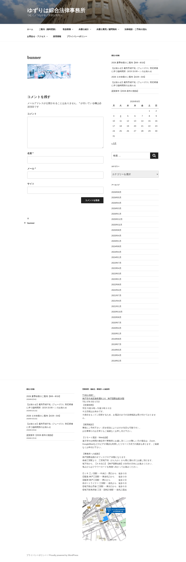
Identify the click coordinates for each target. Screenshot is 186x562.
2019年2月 (116, 361)
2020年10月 (116, 312)
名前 (30, 153)
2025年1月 (116, 241)
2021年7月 (116, 295)
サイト (30, 183)
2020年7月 (116, 322)
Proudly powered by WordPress (63, 555)
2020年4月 (116, 328)
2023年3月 (116, 273)
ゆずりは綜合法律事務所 (56, 10)
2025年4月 (116, 235)
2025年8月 (116, 230)
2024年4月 (116, 252)
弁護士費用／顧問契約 (106, 29)
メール (31, 168)
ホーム (30, 29)
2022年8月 (116, 284)
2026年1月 (116, 214)
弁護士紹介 (84, 29)
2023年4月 (116, 268)
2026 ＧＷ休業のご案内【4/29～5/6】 (128, 77)
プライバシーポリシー (77, 36)
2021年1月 (116, 306)
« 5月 (113, 143)
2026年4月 (116, 203)
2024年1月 (116, 257)
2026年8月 (116, 192)
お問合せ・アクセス (36, 36)
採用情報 (57, 36)
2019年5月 (116, 350)
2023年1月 (116, 279)
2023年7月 (116, 263)
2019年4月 (116, 355)
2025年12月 (116, 219)
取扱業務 (67, 29)
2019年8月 (116, 339)
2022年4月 (116, 290)
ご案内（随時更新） (48, 29)
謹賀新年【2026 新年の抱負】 (125, 91)
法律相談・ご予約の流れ (136, 29)
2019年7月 (116, 344)
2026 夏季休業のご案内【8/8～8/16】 (128, 62)
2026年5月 (116, 197)
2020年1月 (116, 333)
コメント (32, 113)
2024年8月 (116, 246)
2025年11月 (116, 225)
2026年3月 (116, 208)
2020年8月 (116, 317)
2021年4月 (116, 301)
